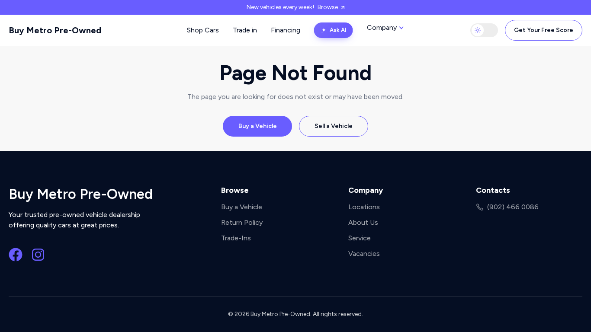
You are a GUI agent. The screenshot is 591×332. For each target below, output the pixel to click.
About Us (363, 222)
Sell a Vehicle (334, 126)
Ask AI (338, 30)
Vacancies (364, 253)
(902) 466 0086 (513, 207)
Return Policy (242, 222)
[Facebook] (15, 255)
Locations (364, 207)
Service (359, 238)
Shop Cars (203, 30)
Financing (285, 30)
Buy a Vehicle (257, 126)
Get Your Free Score (543, 30)
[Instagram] (38, 255)
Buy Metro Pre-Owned (55, 30)
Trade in (245, 30)
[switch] (484, 30)
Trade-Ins (236, 238)
